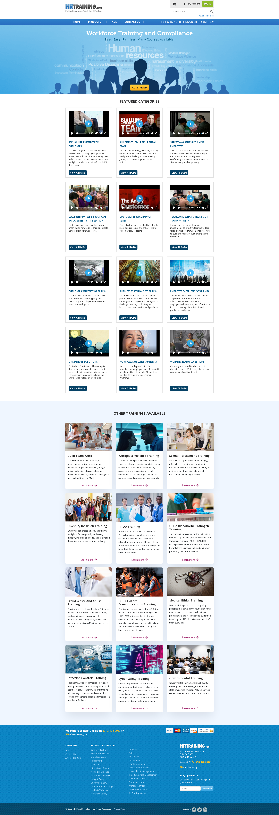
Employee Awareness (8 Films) (87, 291)
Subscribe (207, 788)
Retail (131, 753)
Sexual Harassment (100, 757)
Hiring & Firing (97, 779)
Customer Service (137, 778)
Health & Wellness (99, 790)
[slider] (81, 133)
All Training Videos (137, 793)
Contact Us (132, 21)
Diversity (95, 764)
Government (135, 760)
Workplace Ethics (137, 785)
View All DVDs (77, 172)
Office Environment (138, 789)
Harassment (96, 760)
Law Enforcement (137, 764)
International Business (101, 768)
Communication (136, 782)
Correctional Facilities (139, 767)
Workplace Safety (99, 793)
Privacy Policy (120, 809)
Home (76, 21)
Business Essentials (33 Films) (138, 291)
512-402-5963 (203, 761)
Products (94, 21)
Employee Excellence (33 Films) (189, 291)
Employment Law (99, 782)
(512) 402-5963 (112, 730)
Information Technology (102, 786)
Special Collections (99, 750)
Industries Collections (101, 753)
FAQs (114, 21)
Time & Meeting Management (143, 774)
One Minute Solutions (83, 361)
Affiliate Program (73, 757)
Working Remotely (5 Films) (187, 361)
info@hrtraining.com (78, 734)
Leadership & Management (141, 771)
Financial (133, 749)
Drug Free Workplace (100, 775)
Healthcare (134, 756)
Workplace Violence (100, 771)
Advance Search (206, 15)
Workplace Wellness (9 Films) (138, 361)
